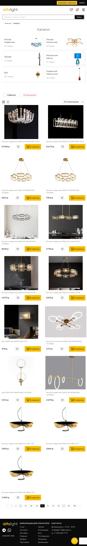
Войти (82, 3)
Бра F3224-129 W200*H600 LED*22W (16, 392)
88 (75, 506)
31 (48, 506)
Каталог (41, 527)
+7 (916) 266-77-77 (61, 533)
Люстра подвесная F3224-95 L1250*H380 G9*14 (65, 141)
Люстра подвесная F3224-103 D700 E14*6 (18, 293)
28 (31, 506)
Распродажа (30, 95)
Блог (40, 533)
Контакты (24, 530)
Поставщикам (43, 536)
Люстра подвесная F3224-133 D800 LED (18, 492)
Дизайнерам (43, 542)
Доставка (24, 533)
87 (69, 506)
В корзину (34, 147)
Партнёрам (24, 542)
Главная (8, 23)
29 (37, 506)
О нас (22, 527)
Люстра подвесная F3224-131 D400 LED (18, 444)
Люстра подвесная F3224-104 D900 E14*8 (63, 293)
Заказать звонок (67, 3)
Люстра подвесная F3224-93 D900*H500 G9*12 (20, 141)
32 (53, 506)
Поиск (79, 17)
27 (26, 506)
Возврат (23, 539)
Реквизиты (42, 539)
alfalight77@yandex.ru (62, 530)
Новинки (11, 95)
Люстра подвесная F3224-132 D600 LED (62, 444)
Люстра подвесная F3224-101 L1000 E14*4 (63, 241)
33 (59, 506)
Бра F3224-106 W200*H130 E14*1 (14, 341)
